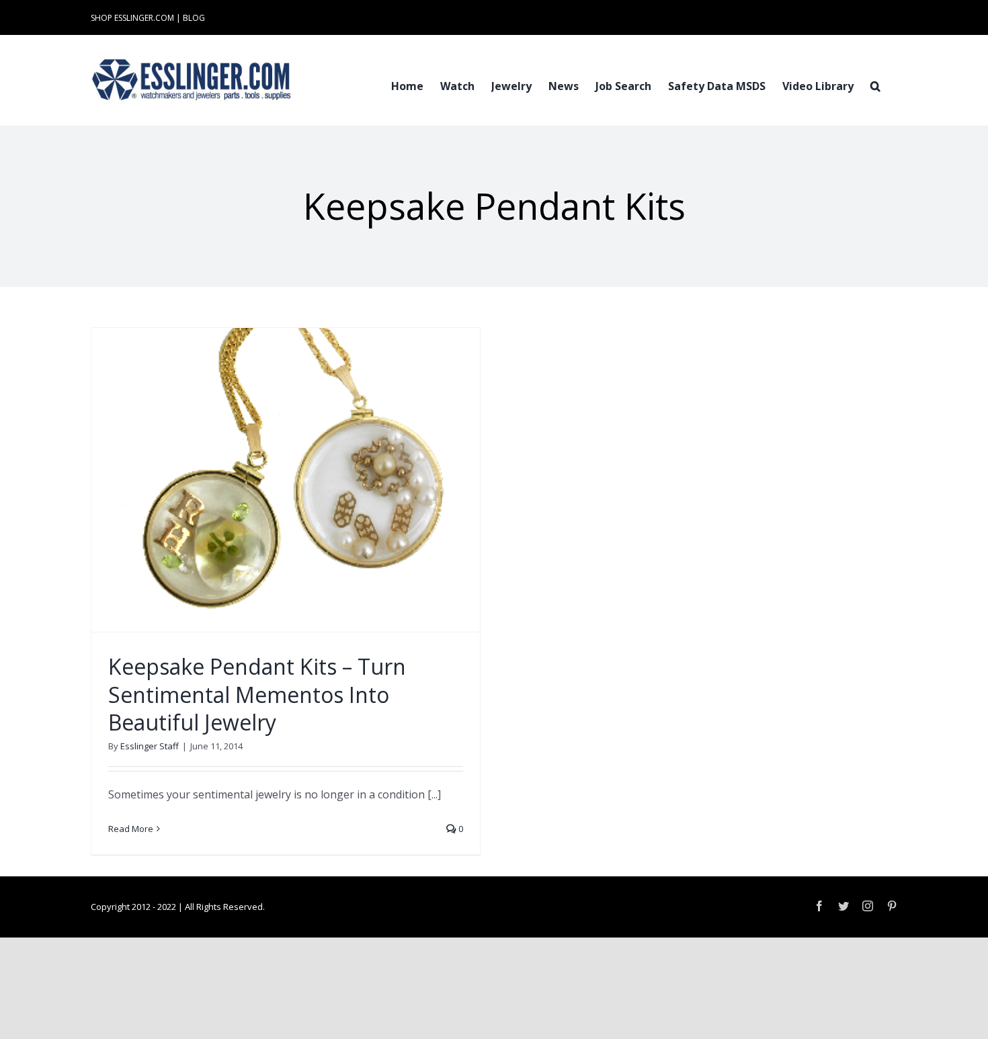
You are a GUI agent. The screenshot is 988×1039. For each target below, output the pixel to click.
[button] (875, 84)
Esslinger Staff (149, 746)
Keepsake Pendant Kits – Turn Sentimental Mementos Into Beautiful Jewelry (257, 694)
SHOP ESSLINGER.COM (132, 18)
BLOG (194, 18)
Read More (130, 829)
